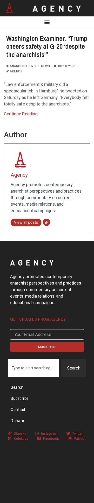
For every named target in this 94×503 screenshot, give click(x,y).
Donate (17, 421)
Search (17, 387)
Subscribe (19, 398)
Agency (19, 175)
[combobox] (33, 368)
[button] (47, 22)
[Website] (46, 222)
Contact (18, 409)
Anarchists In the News (30, 66)
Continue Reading (21, 113)
